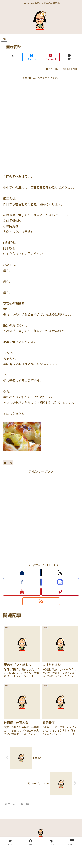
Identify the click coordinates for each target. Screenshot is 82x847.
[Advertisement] (41, 127)
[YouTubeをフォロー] (22, 592)
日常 (9, 462)
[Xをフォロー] (60, 572)
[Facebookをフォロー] (22, 582)
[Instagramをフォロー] (60, 582)
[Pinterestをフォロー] (60, 592)
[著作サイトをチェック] (22, 572)
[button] (70, 57)
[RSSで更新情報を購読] (41, 601)
